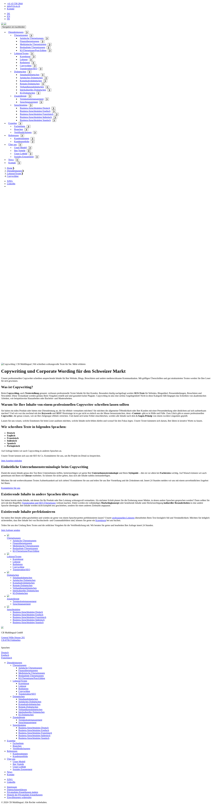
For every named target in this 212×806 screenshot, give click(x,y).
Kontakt (10, 9)
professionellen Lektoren (123, 518)
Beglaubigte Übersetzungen (32, 47)
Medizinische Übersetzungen (33, 44)
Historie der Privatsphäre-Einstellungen (25, 795)
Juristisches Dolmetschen (31, 77)
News (11, 159)
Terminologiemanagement (32, 99)
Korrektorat (25, 56)
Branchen (18, 129)
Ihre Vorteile (19, 150)
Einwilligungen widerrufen (19, 797)
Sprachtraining (20, 105)
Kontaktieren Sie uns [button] (10, 488)
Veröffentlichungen (23, 132)
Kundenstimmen (21, 138)
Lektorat (24, 59)
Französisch (6, 658)
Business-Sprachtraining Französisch (36, 114)
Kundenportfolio (21, 141)
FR (8, 19)
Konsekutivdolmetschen (31, 81)
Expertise (12, 123)
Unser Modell (20, 147)
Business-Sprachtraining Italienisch (36, 117)
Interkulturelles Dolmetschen (33, 90)
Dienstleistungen (16, 32)
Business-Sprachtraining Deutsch (35, 108)
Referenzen (13, 135)
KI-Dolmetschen (27, 93)
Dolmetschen (20, 71)
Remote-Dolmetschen (30, 84)
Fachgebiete (19, 126)
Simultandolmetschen (29, 74)
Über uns (12, 144)
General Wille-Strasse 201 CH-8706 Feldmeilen (13, 638)
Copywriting (25, 65)
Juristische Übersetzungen (32, 38)
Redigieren (25, 62)
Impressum (12, 787)
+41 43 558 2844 (15, 3)
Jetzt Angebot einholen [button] (11, 460)
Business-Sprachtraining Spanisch (35, 120)
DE (8, 13)
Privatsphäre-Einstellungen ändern (22, 792)
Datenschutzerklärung (17, 789)
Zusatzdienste (20, 96)
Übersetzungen (21, 35)
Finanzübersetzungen (29, 41)
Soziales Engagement (24, 156)
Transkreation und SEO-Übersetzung (39, 503)
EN (8, 16)
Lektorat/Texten (21, 53)
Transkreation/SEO (28, 68)
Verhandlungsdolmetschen (32, 87)
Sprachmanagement (29, 102)
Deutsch (5, 652)
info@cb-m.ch (13, 6)
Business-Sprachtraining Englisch (35, 111)
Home (10, 168)
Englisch (5, 655)
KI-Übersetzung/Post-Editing (33, 50)
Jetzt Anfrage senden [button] (10, 530)
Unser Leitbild (20, 153)
